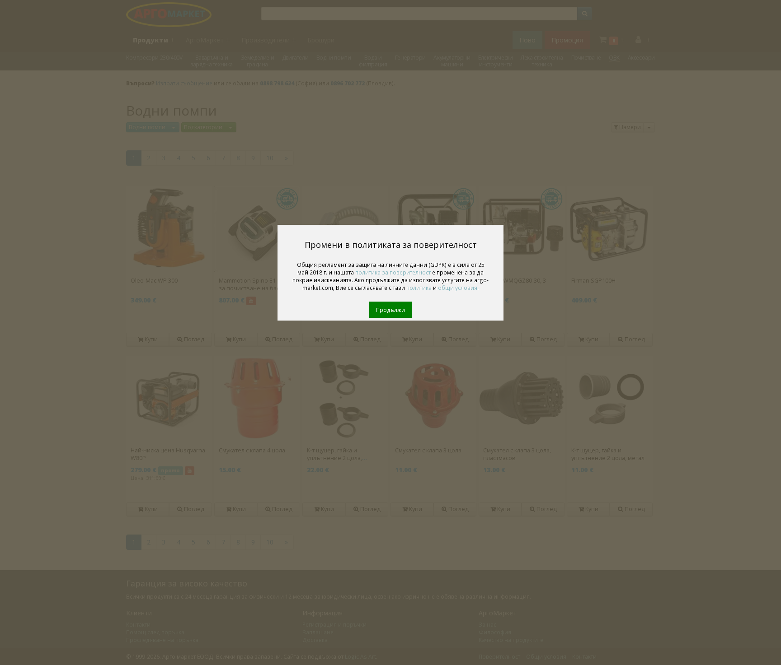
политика (419, 287)
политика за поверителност (393, 272)
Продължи (390, 309)
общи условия (457, 287)
